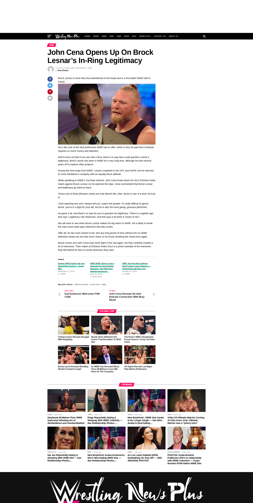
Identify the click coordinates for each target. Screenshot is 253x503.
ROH (134, 36)
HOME (87, 36)
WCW (126, 36)
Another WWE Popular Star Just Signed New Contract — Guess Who (71, 266)
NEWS (96, 36)
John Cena (95, 285)
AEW (112, 36)
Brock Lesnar (81, 285)
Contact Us (160, 36)
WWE (104, 36)
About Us (173, 36)
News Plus (144, 36)
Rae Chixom (63, 70)
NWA (119, 36)
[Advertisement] (126, 16)
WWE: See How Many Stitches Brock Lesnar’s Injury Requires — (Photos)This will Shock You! (136, 266)
